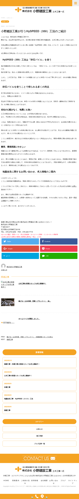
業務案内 (15, 480)
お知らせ (4, 270)
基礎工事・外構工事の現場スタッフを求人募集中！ (22, 364)
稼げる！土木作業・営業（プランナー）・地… (35, 301)
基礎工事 (10, 339)
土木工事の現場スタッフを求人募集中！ (32, 283)
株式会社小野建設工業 (14, 267)
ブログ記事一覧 (39, 443)
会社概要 (44, 480)
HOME (6, 480)
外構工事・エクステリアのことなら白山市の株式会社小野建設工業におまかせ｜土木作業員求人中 (39, 475)
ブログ (63, 480)
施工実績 (39, 436)
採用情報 (34, 480)
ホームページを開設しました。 (29, 318)
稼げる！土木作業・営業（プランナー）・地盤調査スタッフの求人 (30, 337)
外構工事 (7, 387)
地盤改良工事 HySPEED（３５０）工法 (18, 399)
